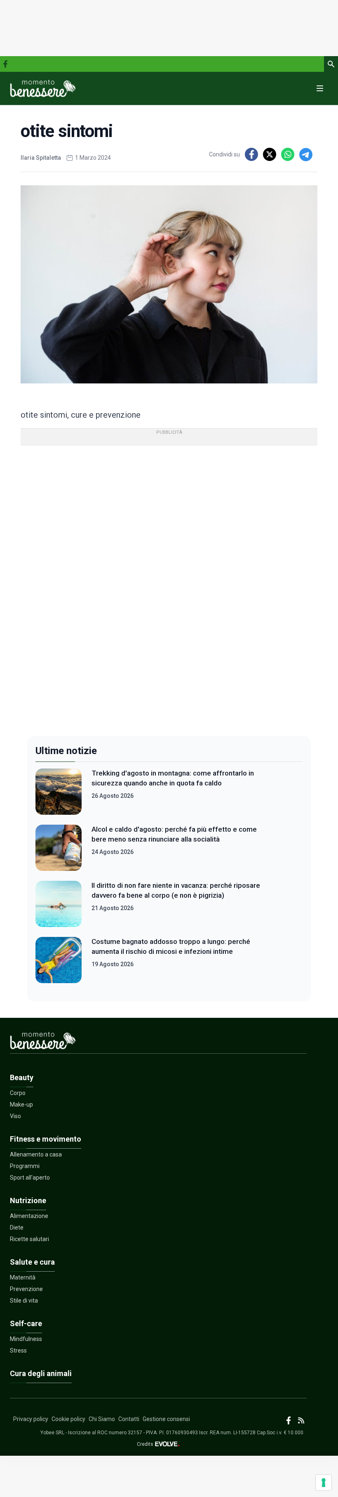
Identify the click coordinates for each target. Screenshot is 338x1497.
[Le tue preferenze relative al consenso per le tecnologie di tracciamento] (323, 1482)
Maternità (22, 1277)
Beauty (21, 1077)
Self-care (26, 1323)
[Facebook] (5, 64)
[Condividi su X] (269, 154)
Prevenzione (26, 1289)
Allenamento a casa (36, 1154)
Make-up (21, 1104)
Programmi (25, 1166)
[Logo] (43, 88)
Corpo (18, 1093)
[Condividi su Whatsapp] (287, 154)
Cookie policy (68, 1419)
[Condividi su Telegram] (305, 154)
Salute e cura (32, 1262)
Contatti (128, 1419)
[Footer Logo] (158, 1042)
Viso (15, 1116)
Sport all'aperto (30, 1177)
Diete (16, 1227)
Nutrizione (28, 1200)
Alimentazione (29, 1216)
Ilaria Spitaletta (41, 157)
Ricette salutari (29, 1239)
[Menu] (320, 88)
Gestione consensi (166, 1419)
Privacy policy (30, 1419)
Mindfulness (26, 1339)
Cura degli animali (41, 1373)
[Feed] (301, 1420)
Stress (18, 1350)
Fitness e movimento (45, 1139)
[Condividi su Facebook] (251, 154)
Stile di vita (24, 1300)
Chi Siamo (102, 1419)
